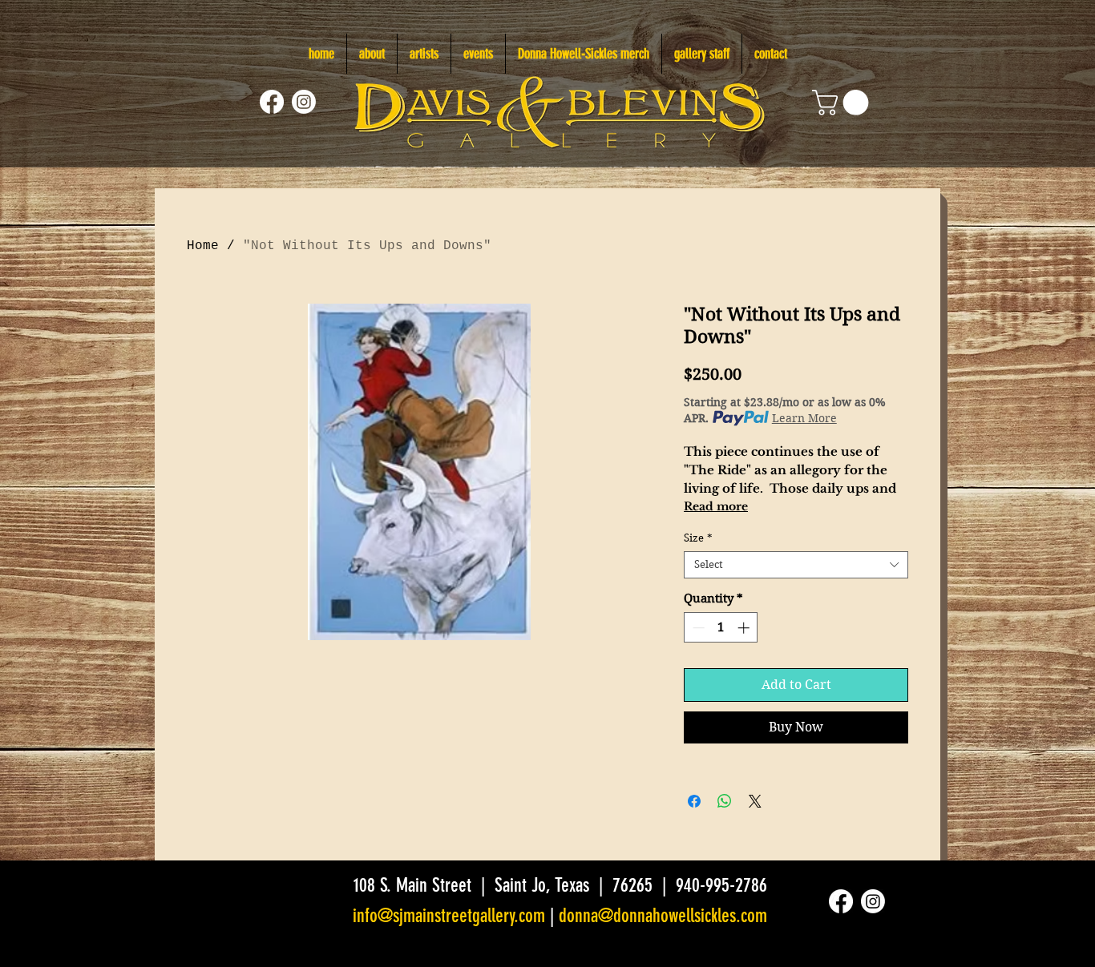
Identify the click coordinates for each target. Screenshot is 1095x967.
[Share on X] (755, 801)
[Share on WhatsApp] (724, 801)
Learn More (804, 418)
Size (698, 538)
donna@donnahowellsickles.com (663, 916)
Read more (716, 506)
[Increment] (745, 628)
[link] (843, 102)
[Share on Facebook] (694, 801)
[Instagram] (304, 102)
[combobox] (796, 564)
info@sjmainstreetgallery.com (449, 916)
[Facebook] (272, 102)
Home (203, 246)
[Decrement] (697, 628)
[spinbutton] (721, 628)
